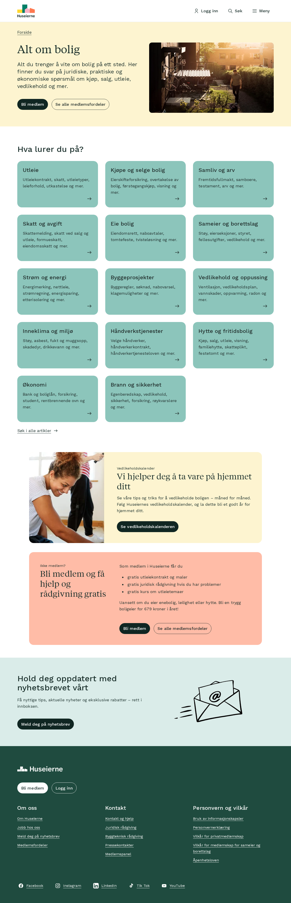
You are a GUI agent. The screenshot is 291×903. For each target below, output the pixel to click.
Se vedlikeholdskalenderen (148, 526)
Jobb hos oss (28, 827)
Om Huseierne (30, 818)
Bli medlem (32, 104)
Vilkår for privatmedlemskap (218, 836)
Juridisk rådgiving (121, 827)
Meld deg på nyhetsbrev (45, 724)
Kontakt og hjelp (119, 818)
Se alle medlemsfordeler (80, 104)
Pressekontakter (119, 845)
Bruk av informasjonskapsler (218, 818)
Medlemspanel (118, 854)
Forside (24, 32)
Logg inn (64, 788)
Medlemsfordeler (32, 845)
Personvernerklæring (211, 827)
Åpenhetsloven (206, 860)
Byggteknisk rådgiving (124, 836)
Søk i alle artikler (34, 430)
